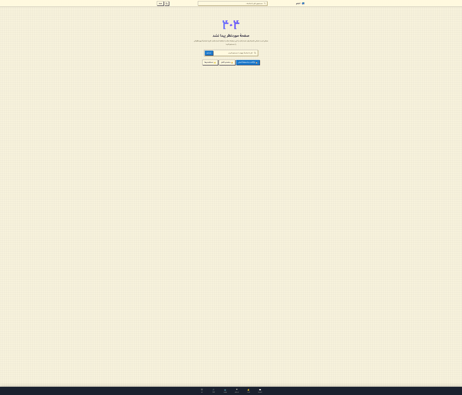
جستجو (209, 52)
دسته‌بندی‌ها (210, 62)
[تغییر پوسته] (167, 3)
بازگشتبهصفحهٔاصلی (248, 62)
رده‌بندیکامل (227, 62)
